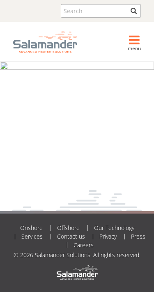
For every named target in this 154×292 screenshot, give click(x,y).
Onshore (31, 228)
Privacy (108, 236)
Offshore (68, 228)
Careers (84, 245)
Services (32, 236)
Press (138, 236)
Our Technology (114, 228)
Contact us (71, 236)
